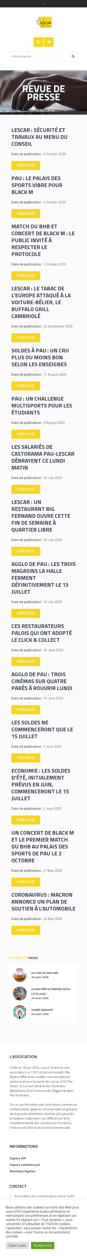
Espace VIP (18, 1158)
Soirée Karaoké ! (42, 1010)
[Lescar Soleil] (43, 22)
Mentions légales (22, 1171)
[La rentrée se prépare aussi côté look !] (20, 993)
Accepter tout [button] (43, 1245)
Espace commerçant (25, 1164)
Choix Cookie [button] (17, 1245)
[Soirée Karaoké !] (20, 1011)
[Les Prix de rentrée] (20, 974)
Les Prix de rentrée (44, 973)
